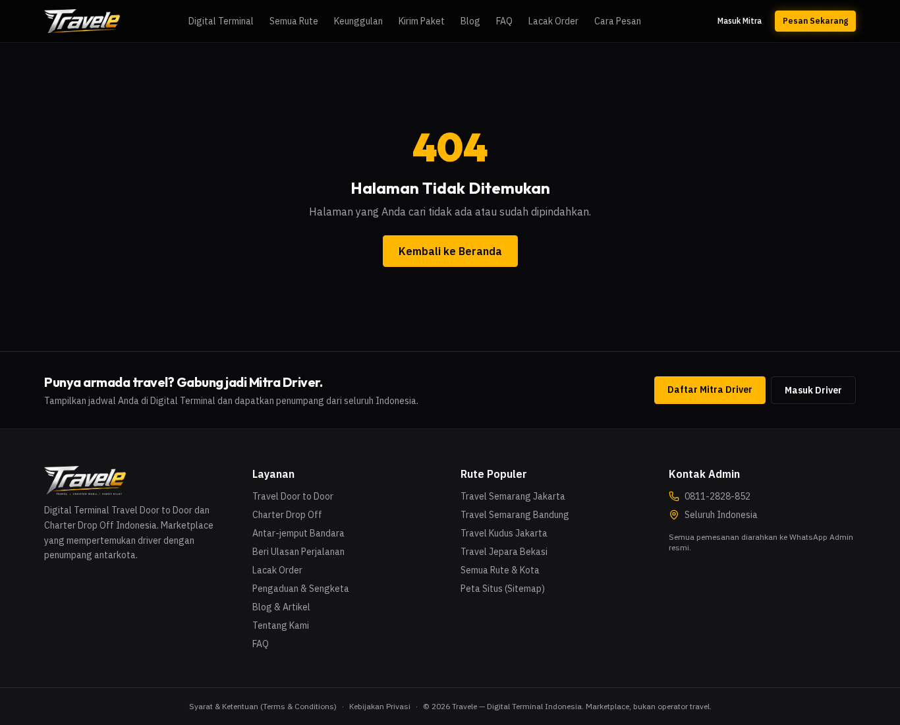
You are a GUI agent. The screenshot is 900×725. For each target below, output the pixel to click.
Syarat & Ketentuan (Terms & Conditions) (263, 706)
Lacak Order (553, 21)
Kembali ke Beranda (450, 251)
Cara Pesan (617, 21)
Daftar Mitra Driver (709, 389)
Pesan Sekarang (815, 21)
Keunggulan (358, 21)
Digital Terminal (221, 21)
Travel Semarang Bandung (515, 515)
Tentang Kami (280, 625)
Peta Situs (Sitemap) (503, 588)
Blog (470, 21)
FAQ (504, 21)
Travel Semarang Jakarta (513, 496)
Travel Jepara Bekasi (504, 552)
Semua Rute (293, 21)
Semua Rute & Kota (500, 570)
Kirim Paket (422, 21)
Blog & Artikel (281, 607)
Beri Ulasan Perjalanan (298, 552)
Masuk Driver (813, 390)
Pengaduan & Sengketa (300, 588)
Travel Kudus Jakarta (504, 533)
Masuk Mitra (739, 21)
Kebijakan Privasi (379, 706)
